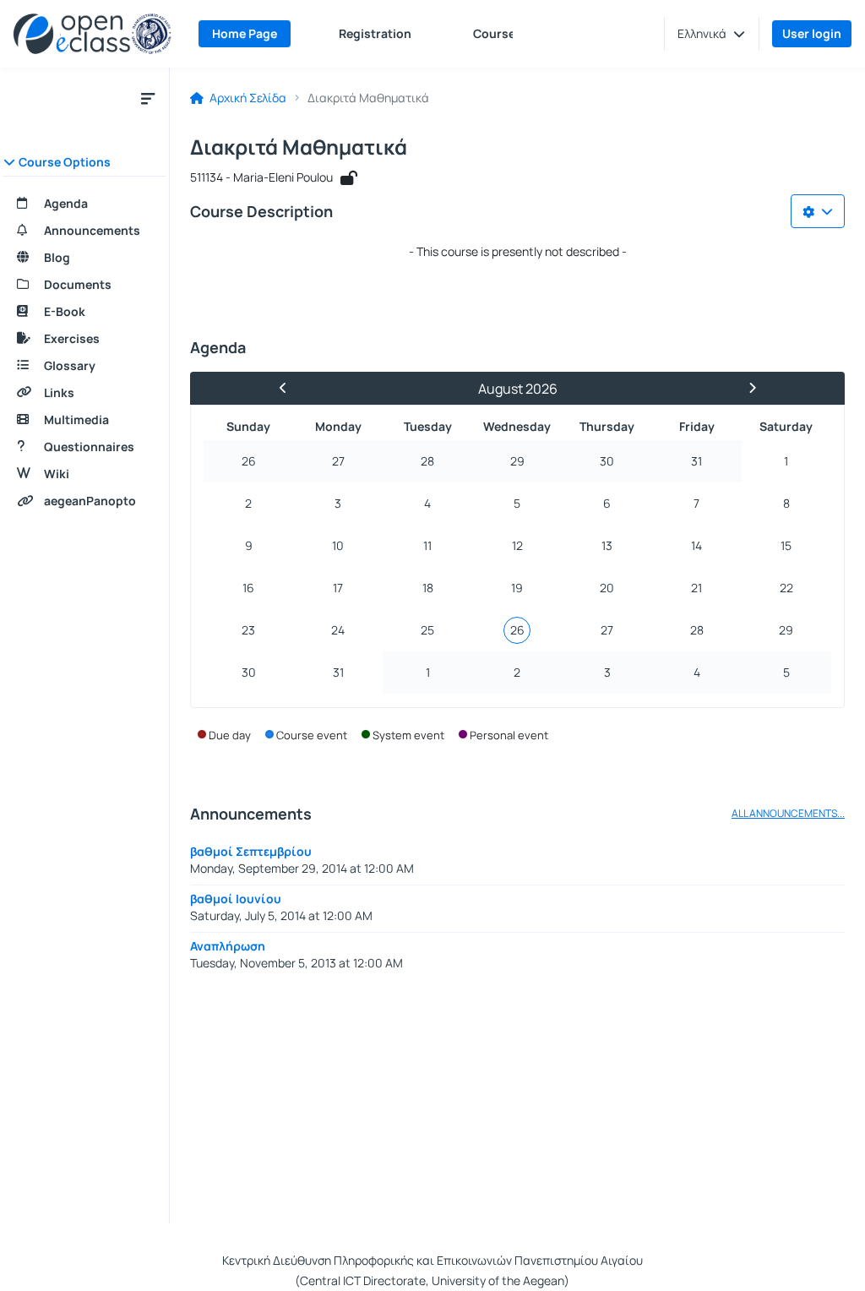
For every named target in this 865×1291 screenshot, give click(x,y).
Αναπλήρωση (227, 946)
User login (811, 33)
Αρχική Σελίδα (246, 98)
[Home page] (92, 33)
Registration (375, 33)
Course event (311, 735)
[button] (711, 34)
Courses (497, 33)
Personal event (509, 735)
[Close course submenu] (148, 98)
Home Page (244, 33)
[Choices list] (818, 211)
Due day (230, 735)
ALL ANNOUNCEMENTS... (788, 813)
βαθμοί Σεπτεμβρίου (251, 851)
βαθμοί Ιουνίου (235, 899)
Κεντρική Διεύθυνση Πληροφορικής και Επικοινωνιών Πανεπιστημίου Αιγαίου (432, 1260)
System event (408, 735)
